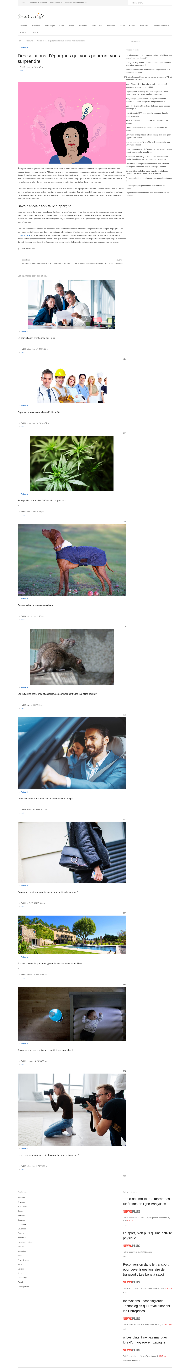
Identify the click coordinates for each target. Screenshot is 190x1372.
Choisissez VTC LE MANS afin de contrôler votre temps (45, 798)
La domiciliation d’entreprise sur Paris (36, 338)
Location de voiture (160, 25)
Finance (21, 1233)
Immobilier (22, 1238)
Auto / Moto (97, 25)
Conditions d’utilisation (38, 3)
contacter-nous (56, 3)
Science (34, 32)
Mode (122, 25)
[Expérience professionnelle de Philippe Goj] (72, 363)
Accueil (22, 3)
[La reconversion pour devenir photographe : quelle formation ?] (72, 1075)
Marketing (22, 1251)
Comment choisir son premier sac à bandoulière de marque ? (48, 892)
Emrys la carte (24, 235)
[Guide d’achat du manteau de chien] (72, 525)
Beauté (132, 25)
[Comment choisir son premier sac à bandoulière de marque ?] (72, 824)
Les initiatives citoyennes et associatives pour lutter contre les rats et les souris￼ (57, 694)
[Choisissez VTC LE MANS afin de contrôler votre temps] (72, 719)
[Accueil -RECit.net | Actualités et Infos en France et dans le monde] (36, 14)
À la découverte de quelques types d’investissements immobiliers (50, 963)
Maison (23, 32)
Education (83, 25)
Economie (111, 25)
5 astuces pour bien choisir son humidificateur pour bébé (45, 1050)
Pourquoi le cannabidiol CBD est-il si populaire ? (42, 500)
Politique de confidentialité (76, 3)
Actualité (23, 25)
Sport (20, 1273)
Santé (61, 25)
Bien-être (144, 25)
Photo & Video (23, 1260)
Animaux (21, 1202)
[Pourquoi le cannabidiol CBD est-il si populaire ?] (71, 437)
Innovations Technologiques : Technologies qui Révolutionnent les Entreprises (146, 1306)
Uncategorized (23, 1287)
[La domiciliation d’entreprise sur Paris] (71, 281)
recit (21, 71)
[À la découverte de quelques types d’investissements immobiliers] (72, 917)
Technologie (49, 25)
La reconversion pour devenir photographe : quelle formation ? (48, 1155)
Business (36, 25)
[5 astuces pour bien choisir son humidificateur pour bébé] (72, 988)
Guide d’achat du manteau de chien (35, 605)
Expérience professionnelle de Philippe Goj (39, 412)
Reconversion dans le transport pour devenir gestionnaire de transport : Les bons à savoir (146, 1269)
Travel (71, 25)
